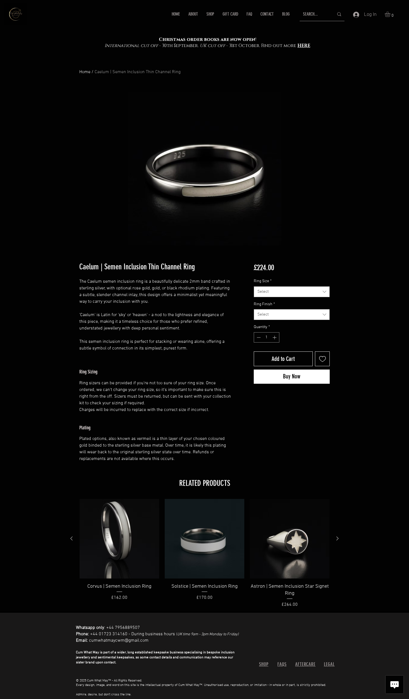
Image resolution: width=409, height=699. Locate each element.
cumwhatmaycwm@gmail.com (119, 640)
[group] (204, 553)
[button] (391, 14)
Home (84, 72)
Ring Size (263, 281)
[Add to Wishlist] (322, 358)
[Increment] (275, 337)
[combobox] (292, 291)
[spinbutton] (267, 337)
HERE (303, 46)
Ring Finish (264, 304)
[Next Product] (337, 538)
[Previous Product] (71, 538)
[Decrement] (258, 337)
